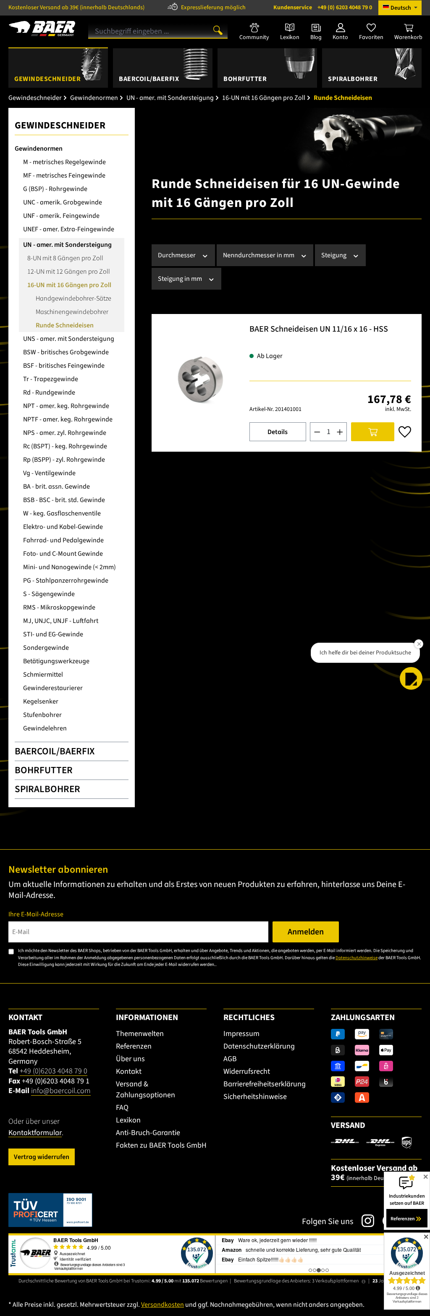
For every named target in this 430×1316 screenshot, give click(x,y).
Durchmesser (177, 255)
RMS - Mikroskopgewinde (59, 607)
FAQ (122, 1107)
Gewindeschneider (60, 125)
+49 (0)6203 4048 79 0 (53, 1071)
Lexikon (128, 1120)
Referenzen (134, 1046)
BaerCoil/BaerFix (54, 751)
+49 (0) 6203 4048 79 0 (322, 7)
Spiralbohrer (47, 789)
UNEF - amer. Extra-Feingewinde (68, 229)
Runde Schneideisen (65, 325)
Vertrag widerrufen (41, 1157)
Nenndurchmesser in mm (259, 255)
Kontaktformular (35, 1133)
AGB (230, 1059)
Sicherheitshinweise (255, 1096)
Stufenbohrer (42, 714)
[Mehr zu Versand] (371, 1142)
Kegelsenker (40, 701)
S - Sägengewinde (49, 594)
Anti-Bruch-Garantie (148, 1133)
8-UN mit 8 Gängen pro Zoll (65, 258)
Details (277, 432)
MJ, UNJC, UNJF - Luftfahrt (60, 620)
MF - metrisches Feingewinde (64, 175)
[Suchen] (218, 30)
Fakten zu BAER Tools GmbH (161, 1145)
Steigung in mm (180, 278)
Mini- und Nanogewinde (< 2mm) (69, 567)
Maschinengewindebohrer (72, 312)
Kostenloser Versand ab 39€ (76, 7)
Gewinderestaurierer (53, 688)
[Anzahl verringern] (317, 431)
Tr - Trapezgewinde (50, 379)
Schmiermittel (43, 674)
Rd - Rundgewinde (49, 392)
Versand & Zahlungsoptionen (145, 1089)
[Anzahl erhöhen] (340, 431)
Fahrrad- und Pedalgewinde (63, 540)
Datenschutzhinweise (357, 958)
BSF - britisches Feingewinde (64, 365)
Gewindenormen (39, 148)
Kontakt (129, 1071)
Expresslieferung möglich (213, 7)
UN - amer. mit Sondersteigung (67, 244)
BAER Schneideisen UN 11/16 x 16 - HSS (318, 329)
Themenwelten (140, 1033)
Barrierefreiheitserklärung (264, 1084)
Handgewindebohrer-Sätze (73, 298)
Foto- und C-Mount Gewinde (63, 553)
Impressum (241, 1033)
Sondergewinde (46, 647)
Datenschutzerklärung (259, 1046)
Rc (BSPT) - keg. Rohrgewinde (65, 446)
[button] (411, 678)
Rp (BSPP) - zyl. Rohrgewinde (64, 459)
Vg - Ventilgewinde (49, 473)
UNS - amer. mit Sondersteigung (68, 338)
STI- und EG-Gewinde (53, 634)
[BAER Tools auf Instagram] (363, 1220)
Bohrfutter (44, 770)
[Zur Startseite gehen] (42, 29)
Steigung (334, 255)
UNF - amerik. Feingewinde (61, 215)
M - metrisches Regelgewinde (64, 162)
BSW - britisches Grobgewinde (66, 352)
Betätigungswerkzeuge (56, 661)
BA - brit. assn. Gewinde (56, 486)
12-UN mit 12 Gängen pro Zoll (68, 271)
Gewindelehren (45, 728)
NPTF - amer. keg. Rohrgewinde (68, 419)
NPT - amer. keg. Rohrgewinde (66, 406)
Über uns (130, 1059)
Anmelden (306, 932)
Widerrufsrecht (246, 1071)
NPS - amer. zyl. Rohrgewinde (64, 432)
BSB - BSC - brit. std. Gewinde (64, 500)
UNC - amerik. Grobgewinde (62, 202)
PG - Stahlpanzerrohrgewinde (65, 580)
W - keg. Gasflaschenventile (62, 513)
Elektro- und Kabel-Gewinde (63, 526)
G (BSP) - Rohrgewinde (55, 189)
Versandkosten (162, 1304)
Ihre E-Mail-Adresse (35, 914)
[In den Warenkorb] (372, 431)
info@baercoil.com (61, 1091)
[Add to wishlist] (405, 432)
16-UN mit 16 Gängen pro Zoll (69, 285)
